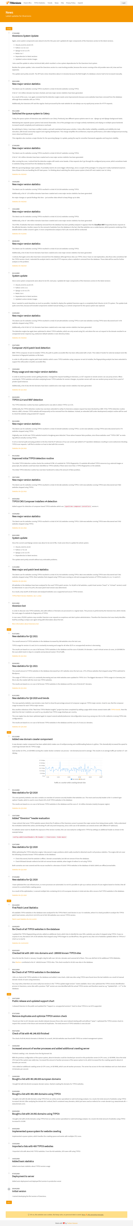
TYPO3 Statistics (39, 3)
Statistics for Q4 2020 (19, 727)
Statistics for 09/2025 (19, 174)
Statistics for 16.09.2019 (20, 943)
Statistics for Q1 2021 (19, 688)
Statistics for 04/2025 (19, 202)
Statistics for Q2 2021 (19, 656)
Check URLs (28, 3)
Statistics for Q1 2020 (19, 895)
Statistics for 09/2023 (19, 338)
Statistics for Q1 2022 (19, 528)
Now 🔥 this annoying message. (93, 1215)
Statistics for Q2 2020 (19, 869)
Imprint (80, 3)
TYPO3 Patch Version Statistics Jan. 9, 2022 (26, 596)
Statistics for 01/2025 (19, 234)
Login (124, 3)
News (57, 3)
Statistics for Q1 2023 (19, 390)
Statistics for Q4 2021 (19, 581)
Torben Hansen (72, 1223)
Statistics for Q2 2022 (19, 491)
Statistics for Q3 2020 (19, 808)
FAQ (62, 3)
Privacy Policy (70, 3)
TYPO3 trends (115, 709)
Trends (50, 3)
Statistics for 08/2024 (19, 266)
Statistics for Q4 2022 (19, 448)
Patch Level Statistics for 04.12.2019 (24, 919)
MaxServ (18, 962)
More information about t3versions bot (25, 624)
